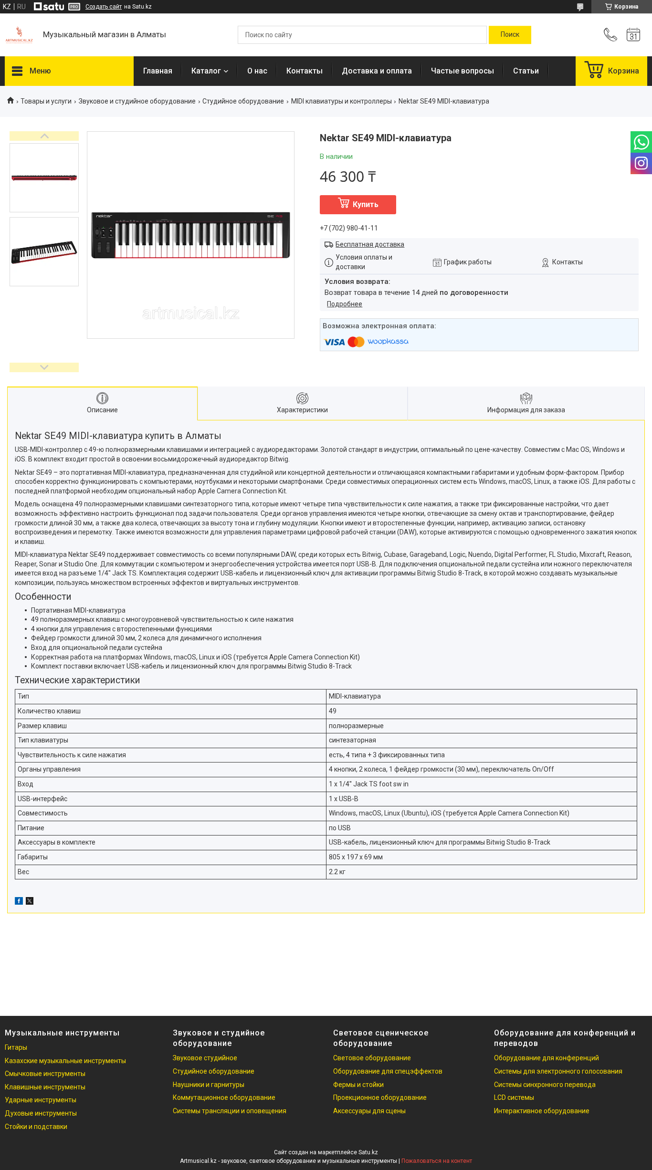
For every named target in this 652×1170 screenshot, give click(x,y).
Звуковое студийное (205, 1058)
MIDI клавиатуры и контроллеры (341, 101)
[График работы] (633, 34)
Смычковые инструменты (45, 1073)
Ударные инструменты (40, 1100)
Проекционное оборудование (380, 1097)
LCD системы (514, 1097)
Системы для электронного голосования (558, 1071)
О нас (257, 70)
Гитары (16, 1047)
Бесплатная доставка (370, 244)
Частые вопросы (462, 70)
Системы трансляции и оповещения (229, 1111)
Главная (157, 70)
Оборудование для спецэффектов (387, 1071)
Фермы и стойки (358, 1084)
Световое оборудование (372, 1058)
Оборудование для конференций (546, 1058)
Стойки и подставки (36, 1126)
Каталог (206, 70)
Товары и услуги (46, 101)
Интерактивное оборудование (541, 1111)
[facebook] (19, 902)
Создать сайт (103, 6)
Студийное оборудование (243, 101)
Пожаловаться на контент (436, 1161)
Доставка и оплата (377, 70)
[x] (29, 902)
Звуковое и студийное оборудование (137, 101)
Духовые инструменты (41, 1113)
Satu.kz (368, 1152)
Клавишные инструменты (45, 1087)
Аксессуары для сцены (369, 1111)
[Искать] (510, 35)
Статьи (526, 70)
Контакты (304, 70)
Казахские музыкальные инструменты (65, 1061)
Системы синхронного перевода (545, 1084)
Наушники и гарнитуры (208, 1084)
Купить (366, 204)
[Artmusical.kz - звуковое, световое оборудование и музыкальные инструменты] (19, 35)
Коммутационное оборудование (224, 1097)
